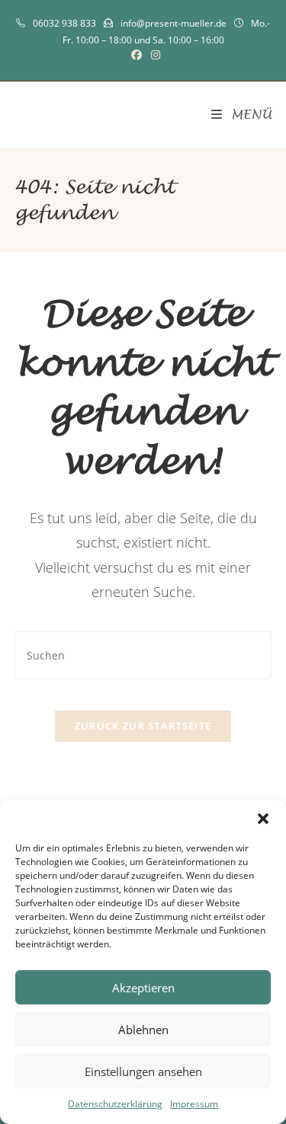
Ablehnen (143, 1029)
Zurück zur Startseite (143, 726)
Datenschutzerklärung (115, 1103)
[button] (263, 818)
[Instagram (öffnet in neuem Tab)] (153, 55)
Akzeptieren (143, 987)
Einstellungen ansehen (143, 1071)
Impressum (194, 1103)
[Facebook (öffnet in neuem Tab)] (136, 55)
